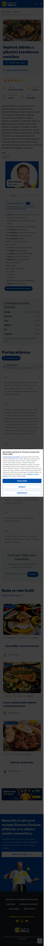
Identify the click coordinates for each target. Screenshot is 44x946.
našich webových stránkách (12, 457)
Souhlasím (22, 481)
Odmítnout (22, 493)
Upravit (22, 487)
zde (24, 476)
